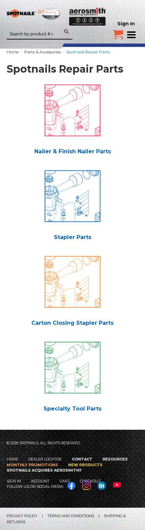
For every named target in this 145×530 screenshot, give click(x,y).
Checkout (90, 481)
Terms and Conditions (70, 515)
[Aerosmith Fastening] (87, 15)
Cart (65, 481)
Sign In (126, 24)
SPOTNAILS (34, 15)
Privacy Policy (22, 515)
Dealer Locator (45, 459)
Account (40, 481)
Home (12, 459)
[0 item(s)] (118, 32)
